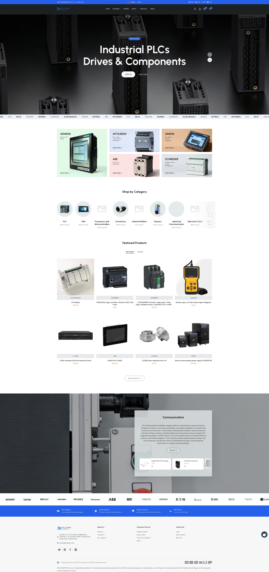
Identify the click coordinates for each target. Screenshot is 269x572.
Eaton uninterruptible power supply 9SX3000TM (193, 361)
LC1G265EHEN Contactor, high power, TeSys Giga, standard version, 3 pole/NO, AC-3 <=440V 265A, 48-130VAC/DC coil (154, 303)
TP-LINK (75, 356)
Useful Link (180, 527)
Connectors (120, 221)
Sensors (158, 221)
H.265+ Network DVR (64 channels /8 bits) (75, 361)
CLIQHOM (154, 356)
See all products (133, 378)
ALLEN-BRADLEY (75, 298)
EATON (193, 356)
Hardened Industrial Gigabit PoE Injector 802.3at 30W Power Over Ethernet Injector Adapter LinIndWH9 (192, 461)
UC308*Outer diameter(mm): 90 (154, 361)
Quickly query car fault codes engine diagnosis (193, 302)
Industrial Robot (139, 221)
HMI (83, 221)
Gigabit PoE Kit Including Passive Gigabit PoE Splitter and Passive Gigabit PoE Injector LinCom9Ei (159, 461)
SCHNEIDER (115, 298)
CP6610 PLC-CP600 (114, 361)
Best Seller (130, 252)
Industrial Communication (176, 222)
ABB (115, 356)
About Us (100, 527)
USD (139, 2)
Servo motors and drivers (213, 222)
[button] (209, 60)
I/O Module (75, 302)
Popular (140, 252)
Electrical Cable (195, 221)
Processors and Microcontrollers (102, 222)
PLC (65, 221)
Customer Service (143, 527)
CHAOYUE (193, 298)
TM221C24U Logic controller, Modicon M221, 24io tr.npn (114, 303)
